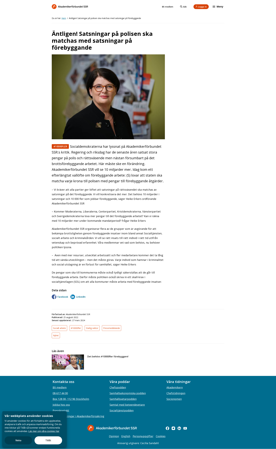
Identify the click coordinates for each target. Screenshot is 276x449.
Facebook (62, 296)
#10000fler (60, 146)
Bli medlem (167, 6)
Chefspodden (118, 387)
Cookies (160, 436)
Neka (18, 440)
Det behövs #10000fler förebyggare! (107, 356)
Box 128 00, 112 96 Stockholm (71, 399)
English (125, 436)
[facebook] (167, 428)
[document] (34, 428)
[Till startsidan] (70, 6)
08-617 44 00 (60, 393)
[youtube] (185, 428)
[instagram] (173, 428)
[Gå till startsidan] (112, 428)
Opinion (114, 436)
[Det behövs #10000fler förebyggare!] (68, 362)
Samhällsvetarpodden (123, 399)
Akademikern (174, 387)
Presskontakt (61, 410)
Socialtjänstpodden (122, 410)
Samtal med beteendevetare (127, 404)
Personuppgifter (143, 436)
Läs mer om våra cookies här (43, 431)
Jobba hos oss (61, 404)
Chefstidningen (175, 393)
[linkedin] (179, 428)
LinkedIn (81, 296)
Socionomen (174, 399)
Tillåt (48, 440)
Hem (64, 18)
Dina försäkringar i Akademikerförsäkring (78, 416)
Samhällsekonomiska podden (128, 393)
